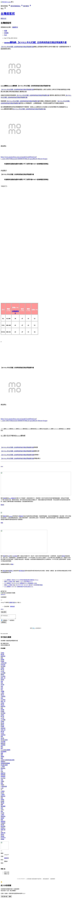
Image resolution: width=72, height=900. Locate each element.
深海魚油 (3, 734)
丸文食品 (14, 556)
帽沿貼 (2, 654)
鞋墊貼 (2, 674)
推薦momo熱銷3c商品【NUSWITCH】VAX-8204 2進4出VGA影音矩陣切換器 (23, 585)
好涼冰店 (3, 664)
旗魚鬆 (63, 556)
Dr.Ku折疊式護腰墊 (5, 750)
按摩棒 (2, 818)
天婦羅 (2, 691)
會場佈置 (3, 776)
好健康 (2, 726)
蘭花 (2, 748)
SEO (2, 769)
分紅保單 (3, 741)
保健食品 (3, 728)
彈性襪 (2, 803)
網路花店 (3, 773)
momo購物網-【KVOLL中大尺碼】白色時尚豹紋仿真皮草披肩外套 (35, 42)
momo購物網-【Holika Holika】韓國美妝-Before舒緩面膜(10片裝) (20, 583)
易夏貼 (2, 668)
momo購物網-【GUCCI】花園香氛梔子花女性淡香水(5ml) (18, 586)
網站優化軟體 (4, 765)
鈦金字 (2, 793)
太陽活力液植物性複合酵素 (7, 760)
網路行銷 (3, 829)
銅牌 (2, 783)
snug (2, 466)
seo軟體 (3, 766)
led (1, 789)
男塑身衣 (21, 516)
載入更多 (3, 612)
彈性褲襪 (3, 806)
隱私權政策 (46, 878)
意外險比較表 (4, 740)
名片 (5, 35)
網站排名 (3, 768)
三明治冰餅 (3, 663)
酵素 (2, 736)
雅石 (2, 746)
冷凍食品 (3, 696)
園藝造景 (3, 743)
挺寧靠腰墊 (3, 751)
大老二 (2, 809)
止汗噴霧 (3, 673)
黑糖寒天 (3, 761)
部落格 (6, 33)
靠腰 (2, 753)
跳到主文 (3, 18)
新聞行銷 (3, 832)
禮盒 (12, 564)
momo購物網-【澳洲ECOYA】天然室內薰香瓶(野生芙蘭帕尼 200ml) (21, 580)
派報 (2, 779)
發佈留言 (3, 622)
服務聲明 (52, 878)
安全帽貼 (3, 666)
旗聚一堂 (3, 678)
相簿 (5, 31)
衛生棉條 (3, 826)
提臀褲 (2, 839)
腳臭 (2, 658)
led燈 (2, 788)
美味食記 (12, 606)
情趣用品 (3, 816)
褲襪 (2, 804)
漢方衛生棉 (22, 570)
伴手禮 (2, 684)
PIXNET (23, 878)
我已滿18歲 (4, 896)
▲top (2, 609)
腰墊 (2, 755)
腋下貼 (2, 669)
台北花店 (3, 778)
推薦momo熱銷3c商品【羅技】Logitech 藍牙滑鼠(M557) (18, 581)
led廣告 (2, 791)
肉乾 (2, 688)
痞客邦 (11, 602)
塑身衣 (2, 504)
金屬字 (2, 784)
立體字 (2, 781)
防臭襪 (2, 661)
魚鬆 (2, 522)
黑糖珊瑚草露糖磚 (5, 763)
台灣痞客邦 (8, 13)
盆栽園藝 (3, 745)
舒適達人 (11, 570)
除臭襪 (4, 498)
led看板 (2, 794)
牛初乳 (2, 733)
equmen (10, 516)
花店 (2, 771)
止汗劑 (2, 671)
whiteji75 (3, 594)
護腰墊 (2, 756)
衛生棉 (4, 570)
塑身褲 (2, 836)
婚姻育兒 (15, 27)
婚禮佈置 (3, 774)
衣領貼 (2, 653)
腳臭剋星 (13, 498)
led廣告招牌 (4, 786)
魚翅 (2, 698)
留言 (14, 602)
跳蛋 (2, 819)
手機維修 (3, 823)
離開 (10, 896)
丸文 (9, 556)
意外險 (2, 738)
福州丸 (2, 694)
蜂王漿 (2, 731)
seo (1, 831)
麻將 (2, 808)
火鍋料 (2, 693)
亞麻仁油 (3, 729)
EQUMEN (3, 837)
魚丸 (2, 689)
